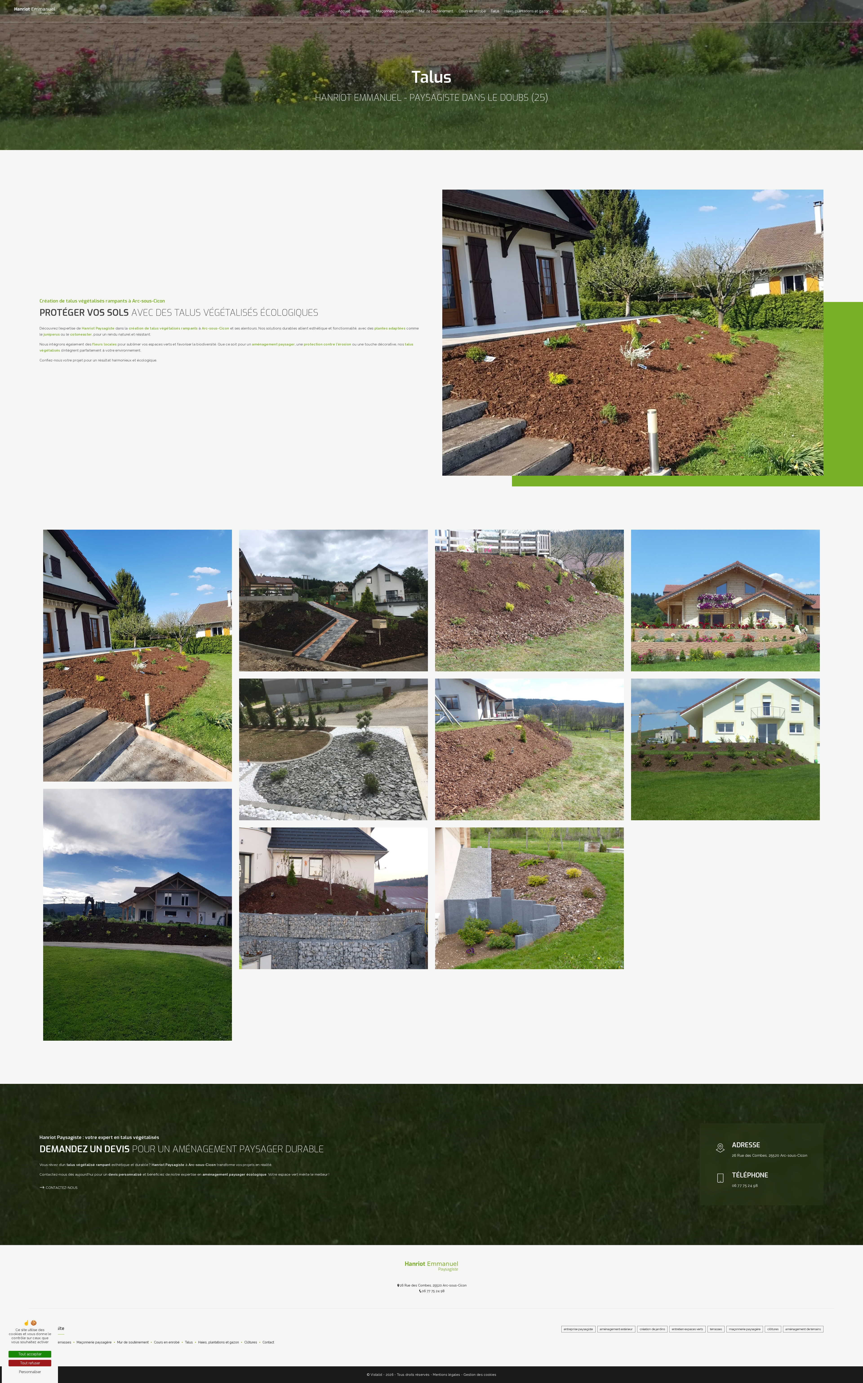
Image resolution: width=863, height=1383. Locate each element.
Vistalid (377, 1374)
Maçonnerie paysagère (395, 11)
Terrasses (363, 11)
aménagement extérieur (616, 1329)
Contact (580, 11)
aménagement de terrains (803, 1329)
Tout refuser (30, 1363)
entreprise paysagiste (578, 1329)
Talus (495, 11)
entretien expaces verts (687, 1329)
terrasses (716, 1329)
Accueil (344, 11)
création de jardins (652, 1329)
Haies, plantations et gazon (526, 11)
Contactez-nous (62, 1188)
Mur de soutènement (436, 11)
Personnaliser (30, 1372)
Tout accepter (30, 1354)
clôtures (772, 1329)
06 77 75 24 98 (745, 1186)
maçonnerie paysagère (745, 1329)
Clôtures (562, 11)
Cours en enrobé (472, 11)
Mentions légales (446, 1374)
